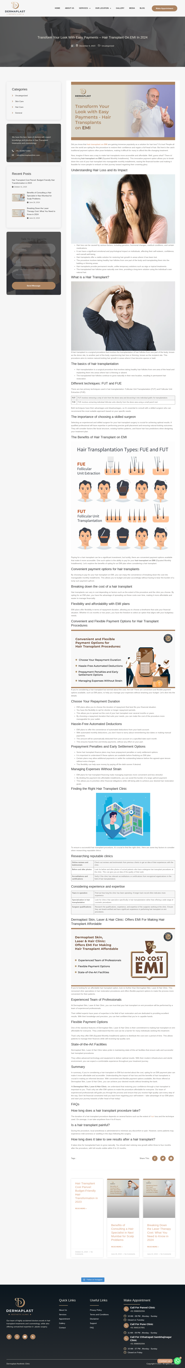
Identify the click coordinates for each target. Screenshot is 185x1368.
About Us (69, 8)
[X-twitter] (32, 1336)
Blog (142, 8)
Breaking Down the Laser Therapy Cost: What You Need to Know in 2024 (159, 1232)
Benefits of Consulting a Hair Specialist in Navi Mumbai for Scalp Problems (122, 1232)
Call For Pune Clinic (141, 1324)
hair (152, 1116)
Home (57, 8)
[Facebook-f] (9, 1336)
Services (83, 8)
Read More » (81, 1208)
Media (132, 8)
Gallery (120, 8)
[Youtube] (24, 1336)
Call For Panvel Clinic (142, 1307)
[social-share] (155, 1158)
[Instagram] (17, 1336)
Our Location (102, 8)
